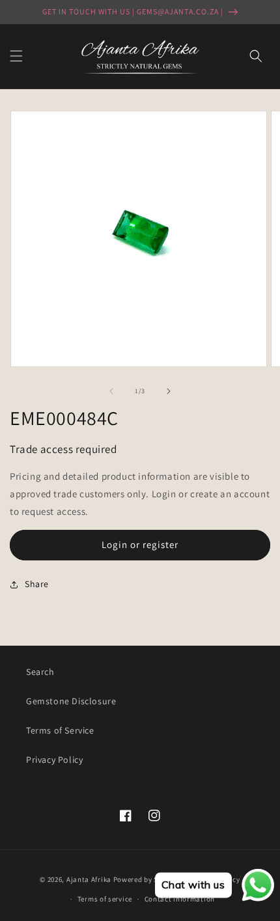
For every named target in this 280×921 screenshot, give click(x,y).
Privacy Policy (54, 759)
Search (40, 672)
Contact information (180, 898)
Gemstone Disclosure (71, 701)
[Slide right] (168, 391)
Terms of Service (60, 730)
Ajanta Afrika (88, 878)
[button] (16, 56)
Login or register (140, 544)
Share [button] (37, 584)
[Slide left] (111, 391)
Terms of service (104, 898)
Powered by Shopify (146, 878)
